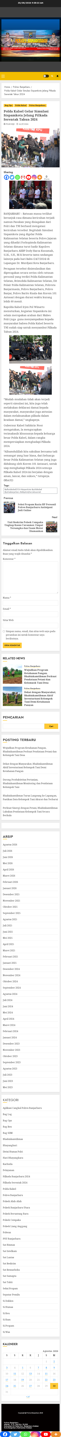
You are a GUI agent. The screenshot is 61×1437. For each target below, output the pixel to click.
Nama (7, 597)
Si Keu (6, 1313)
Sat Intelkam (10, 1251)
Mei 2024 (8, 1012)
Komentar (9, 558)
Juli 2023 (7, 1074)
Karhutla (7, 1164)
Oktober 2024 (10, 981)
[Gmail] (23, 177)
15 (46, 1373)
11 (14, 1373)
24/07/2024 (24, 124)
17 (7, 1379)
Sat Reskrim (9, 1263)
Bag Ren (7, 1126)
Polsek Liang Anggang (15, 1226)
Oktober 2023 (10, 1056)
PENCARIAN (13, 717)
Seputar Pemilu (11, 1294)
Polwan (7, 1232)
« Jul (28, 1396)
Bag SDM (8, 1133)
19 (22, 1379)
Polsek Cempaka (12, 1220)
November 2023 (11, 1049)
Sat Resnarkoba (11, 1269)
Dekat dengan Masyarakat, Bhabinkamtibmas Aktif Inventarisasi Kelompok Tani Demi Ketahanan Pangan (40, 699)
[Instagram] (34, 177)
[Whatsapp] (17, 177)
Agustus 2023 (10, 1068)
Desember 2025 (11, 894)
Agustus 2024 (10, 994)
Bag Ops (8, 105)
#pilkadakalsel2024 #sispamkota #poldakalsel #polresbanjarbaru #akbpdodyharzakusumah (23, 490)
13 (30, 1373)
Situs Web (8, 620)
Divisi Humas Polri (13, 1151)
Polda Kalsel (20, 105)
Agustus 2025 (10, 919)
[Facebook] (6, 177)
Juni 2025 (8, 931)
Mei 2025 (8, 937)
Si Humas (8, 1307)
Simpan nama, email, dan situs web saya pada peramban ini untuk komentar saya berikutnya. (30, 635)
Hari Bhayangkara (13, 1157)
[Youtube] (28, 177)
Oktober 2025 (10, 906)
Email (7, 608)
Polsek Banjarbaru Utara (16, 1207)
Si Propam (8, 1325)
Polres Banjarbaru (37, 105)
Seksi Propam (10, 1288)
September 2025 (12, 913)
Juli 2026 (7, 850)
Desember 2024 (11, 969)
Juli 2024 (7, 1000)
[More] (39, 177)
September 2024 (12, 987)
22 (46, 1379)
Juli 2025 (7, 925)
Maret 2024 (9, 1025)
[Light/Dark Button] (46, 76)
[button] (3, 76)
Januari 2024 (10, 1037)
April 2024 (8, 1018)
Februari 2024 (10, 1031)
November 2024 (11, 975)
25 (14, 1385)
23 (54, 1379)
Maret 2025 (9, 950)
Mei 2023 (8, 1087)
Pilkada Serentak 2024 (15, 1182)
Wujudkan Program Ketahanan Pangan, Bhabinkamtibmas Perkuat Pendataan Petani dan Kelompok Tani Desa (40, 676)
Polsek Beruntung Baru (15, 1213)
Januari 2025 (10, 962)
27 (30, 1385)
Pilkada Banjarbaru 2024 (16, 1176)
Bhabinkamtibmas (13, 1139)
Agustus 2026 (10, 844)
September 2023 (12, 1062)
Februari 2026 (10, 882)
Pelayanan (8, 1170)
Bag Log (7, 1114)
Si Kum (6, 1319)
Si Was (6, 1332)
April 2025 (8, 944)
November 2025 (11, 900)
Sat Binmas (9, 1244)
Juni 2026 (8, 857)
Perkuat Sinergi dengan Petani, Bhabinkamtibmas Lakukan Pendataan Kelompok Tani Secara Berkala (30, 811)
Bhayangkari (10, 1145)
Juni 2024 (8, 1006)
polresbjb (10, 124)
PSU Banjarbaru (11, 1238)
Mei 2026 (8, 863)
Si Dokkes (8, 1300)
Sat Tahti (7, 1282)
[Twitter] (12, 177)
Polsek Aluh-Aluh (12, 1201)
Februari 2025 (10, 956)
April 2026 (8, 869)
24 (7, 1385)
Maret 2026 (9, 875)
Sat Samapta (9, 1275)
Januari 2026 (10, 888)
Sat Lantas (8, 1257)
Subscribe (57, 76)
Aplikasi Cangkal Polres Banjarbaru (22, 1108)
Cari (51, 726)
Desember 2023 (11, 1043)
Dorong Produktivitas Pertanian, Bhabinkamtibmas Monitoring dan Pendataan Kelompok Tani (28, 783)
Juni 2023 (8, 1081)
